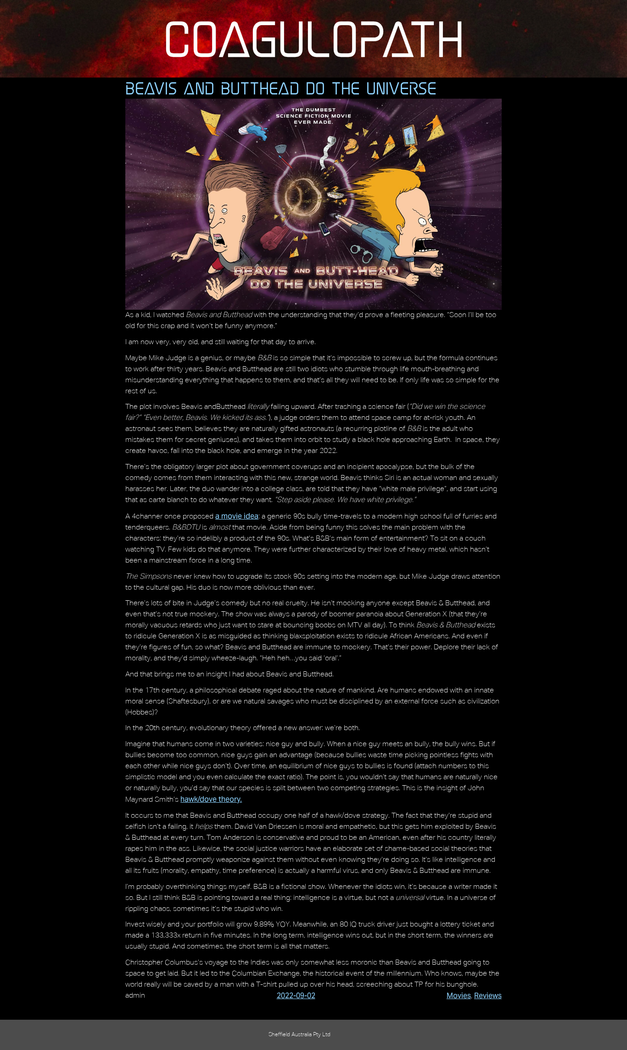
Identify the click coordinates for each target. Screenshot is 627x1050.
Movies (459, 995)
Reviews (488, 995)
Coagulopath (313, 38)
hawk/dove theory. (211, 799)
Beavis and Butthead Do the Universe (281, 88)
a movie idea (236, 516)
